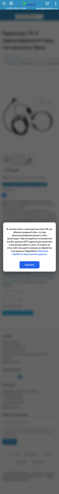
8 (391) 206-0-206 (16, 8)
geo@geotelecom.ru (47, 8)
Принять (29, 265)
